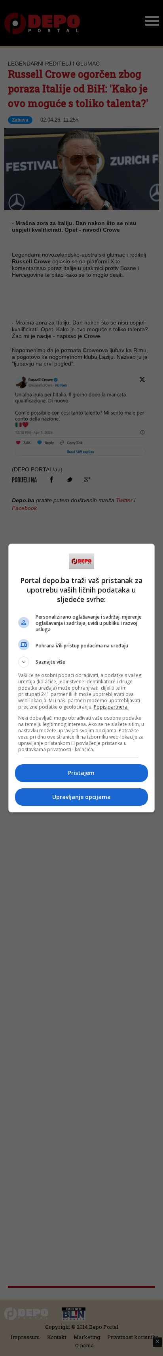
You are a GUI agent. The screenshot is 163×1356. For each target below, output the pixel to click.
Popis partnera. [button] (111, 706)
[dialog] (81, 678)
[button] (81, 662)
